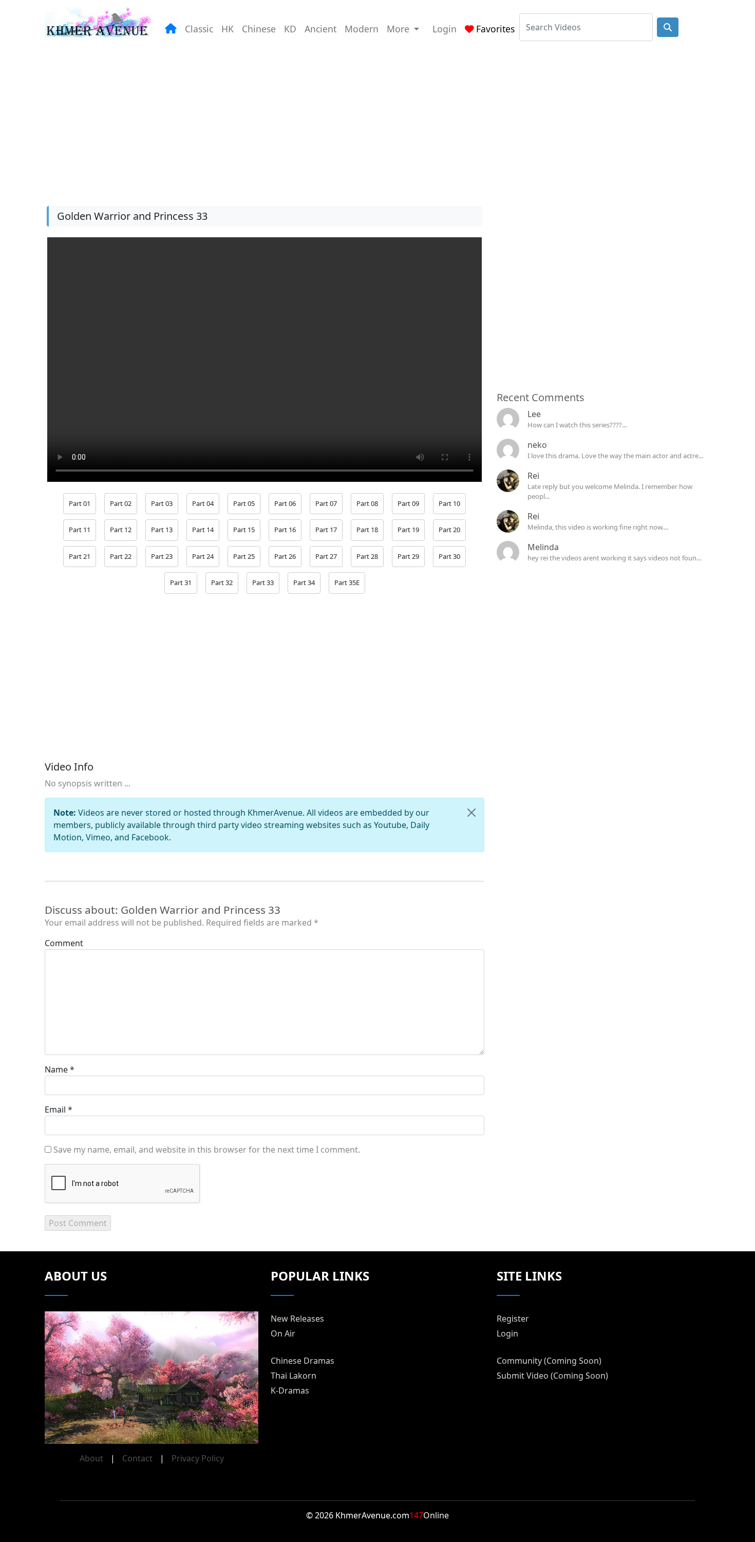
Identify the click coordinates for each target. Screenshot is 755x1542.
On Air (283, 1333)
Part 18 (367, 529)
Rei (533, 475)
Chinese (259, 29)
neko (537, 444)
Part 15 (244, 529)
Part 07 (326, 503)
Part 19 (408, 529)
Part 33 (263, 582)
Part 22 (120, 556)
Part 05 (244, 503)
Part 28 (367, 556)
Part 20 (449, 529)
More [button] (399, 29)
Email (55, 1109)
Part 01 (79, 503)
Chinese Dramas (302, 1360)
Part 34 (304, 582)
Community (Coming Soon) (549, 1360)
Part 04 (203, 503)
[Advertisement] (353, 118)
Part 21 (79, 556)
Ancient (320, 29)
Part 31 (181, 582)
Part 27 (326, 556)
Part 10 (449, 503)
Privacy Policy (198, 1458)
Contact (137, 1458)
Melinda (543, 547)
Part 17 (326, 529)
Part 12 (120, 529)
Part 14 (203, 529)
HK (227, 29)
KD (290, 29)
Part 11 (79, 529)
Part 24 (203, 556)
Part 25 (244, 556)
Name (56, 1069)
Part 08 (367, 503)
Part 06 (285, 503)
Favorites (495, 29)
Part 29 (408, 556)
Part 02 (120, 503)
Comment (64, 943)
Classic (199, 29)
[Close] (471, 812)
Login (444, 29)
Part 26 (285, 556)
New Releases (297, 1318)
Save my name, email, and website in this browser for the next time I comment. (206, 1149)
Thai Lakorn (293, 1375)
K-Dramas (290, 1390)
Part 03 (162, 503)
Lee (534, 414)
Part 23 (162, 556)
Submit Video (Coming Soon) (552, 1375)
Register (513, 1318)
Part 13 (162, 529)
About (91, 1458)
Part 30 (449, 556)
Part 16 (285, 529)
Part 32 (222, 582)
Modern (362, 29)
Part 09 (408, 503)
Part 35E (347, 582)
